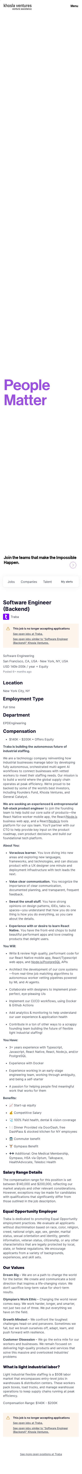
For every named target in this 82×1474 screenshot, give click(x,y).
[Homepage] (17, 5)
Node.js (71, 817)
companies (29, 582)
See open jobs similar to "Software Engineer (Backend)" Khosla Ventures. (40, 640)
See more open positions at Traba (41, 1454)
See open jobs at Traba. (28, 633)
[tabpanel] (41, 1074)
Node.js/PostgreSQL (45, 962)
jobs (11, 582)
